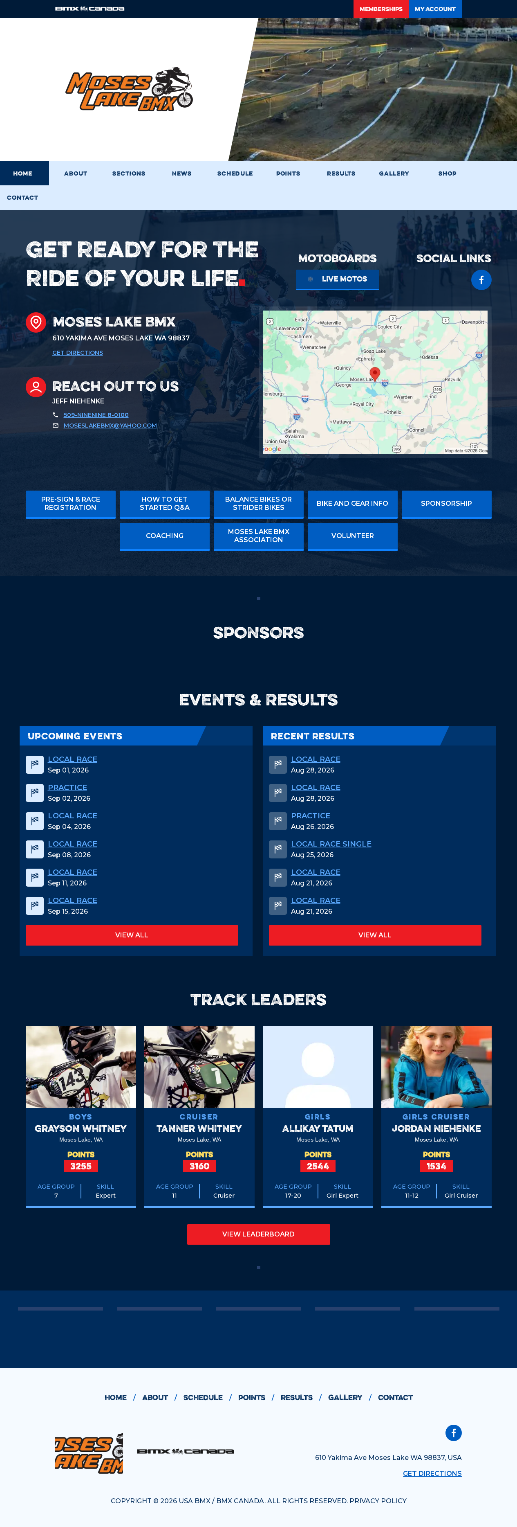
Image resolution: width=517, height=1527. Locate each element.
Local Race (72, 759)
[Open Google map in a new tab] (375, 382)
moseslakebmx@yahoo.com (110, 425)
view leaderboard (258, 1234)
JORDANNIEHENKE (436, 1128)
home (120, 1397)
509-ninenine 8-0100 (96, 415)
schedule (208, 1397)
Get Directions (77, 352)
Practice (67, 787)
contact (395, 1397)
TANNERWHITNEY (199, 1128)
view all (131, 935)
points (256, 1397)
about (159, 1397)
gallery (350, 1397)
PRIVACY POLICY (378, 1501)
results (301, 1397)
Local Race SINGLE (331, 844)
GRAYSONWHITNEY (81, 1128)
